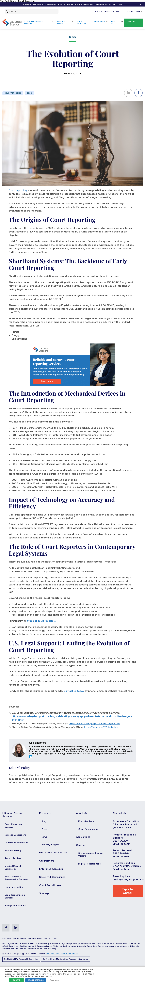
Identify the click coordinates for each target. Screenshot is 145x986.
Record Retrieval (13, 858)
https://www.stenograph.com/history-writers (94, 723)
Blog (29, 93)
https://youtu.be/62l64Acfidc (101, 727)
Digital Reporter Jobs (89, 864)
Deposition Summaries (16, 843)
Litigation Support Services (33, 23)
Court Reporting (13, 93)
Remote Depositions (15, 835)
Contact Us (132, 22)
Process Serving (13, 850)
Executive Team (86, 821)
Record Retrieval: (123, 850)
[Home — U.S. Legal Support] (12, 25)
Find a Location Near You (53, 852)
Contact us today (74, 691)
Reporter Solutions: (124, 863)
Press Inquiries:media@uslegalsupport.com (129, 878)
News (44, 837)
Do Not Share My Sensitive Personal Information (65, 959)
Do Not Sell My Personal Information (21, 959)
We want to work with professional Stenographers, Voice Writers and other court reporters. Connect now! (72, 4)
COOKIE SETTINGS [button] (36, 980)
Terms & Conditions (68, 954)
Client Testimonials (88, 829)
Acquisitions (83, 837)
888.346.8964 (121, 853)
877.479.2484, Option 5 (127, 866)
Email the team (121, 844)
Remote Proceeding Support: (124, 836)
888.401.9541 (120, 841)
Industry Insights (50, 845)
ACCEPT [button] (16, 980)
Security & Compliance (52, 877)
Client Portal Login (50, 885)
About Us (114, 23)
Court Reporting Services (13, 825)
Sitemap (44, 893)
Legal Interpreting (14, 887)
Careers (80, 845)
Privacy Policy (52, 954)
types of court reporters (41, 621)
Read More (54, 980)
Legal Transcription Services (15, 896)
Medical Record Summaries (13, 867)
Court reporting (18, 190)
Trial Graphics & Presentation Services (16, 878)
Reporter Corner (128, 891)
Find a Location (81, 23)
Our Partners (46, 861)
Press (44, 829)
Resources (99, 21)
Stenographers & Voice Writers (90, 854)
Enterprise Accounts (15, 905)
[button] (133, 23)
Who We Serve (61, 23)
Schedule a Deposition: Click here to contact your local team (126, 824)
